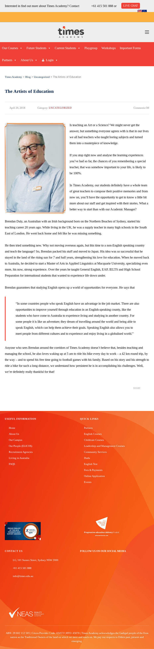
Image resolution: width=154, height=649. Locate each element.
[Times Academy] (71, 32)
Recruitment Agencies (21, 451)
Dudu (87, 457)
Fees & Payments (93, 470)
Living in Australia (19, 457)
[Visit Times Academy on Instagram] (94, 565)
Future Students (36, 48)
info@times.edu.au (23, 576)
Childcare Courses (94, 439)
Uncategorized (60, 107)
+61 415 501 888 (102, 6)
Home (12, 427)
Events (87, 482)
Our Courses (10, 48)
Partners (7, 60)
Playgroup (90, 48)
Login (50, 60)
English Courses (93, 433)
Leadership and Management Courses (104, 445)
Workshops (108, 48)
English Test (90, 463)
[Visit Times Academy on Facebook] (82, 565)
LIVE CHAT (130, 5)
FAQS (12, 463)
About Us (27, 60)
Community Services (95, 451)
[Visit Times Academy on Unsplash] (88, 565)
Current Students (65, 48)
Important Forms (130, 48)
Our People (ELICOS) (20, 445)
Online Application (94, 476)
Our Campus (15, 439)
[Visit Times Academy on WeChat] (100, 565)
